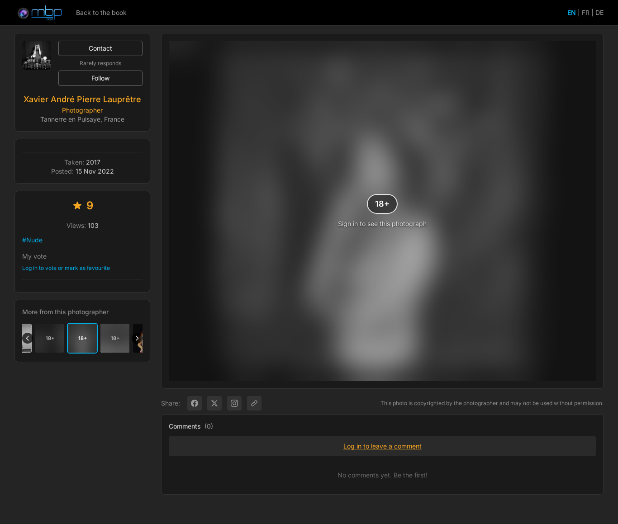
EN (571, 12)
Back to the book (101, 12)
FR (585, 12)
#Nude (32, 240)
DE (599, 12)
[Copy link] (254, 403)
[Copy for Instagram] (234, 403)
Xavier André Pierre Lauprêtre (82, 99)
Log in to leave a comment (382, 446)
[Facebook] (194, 403)
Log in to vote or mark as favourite (66, 267)
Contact (100, 48)
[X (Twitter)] (214, 403)
